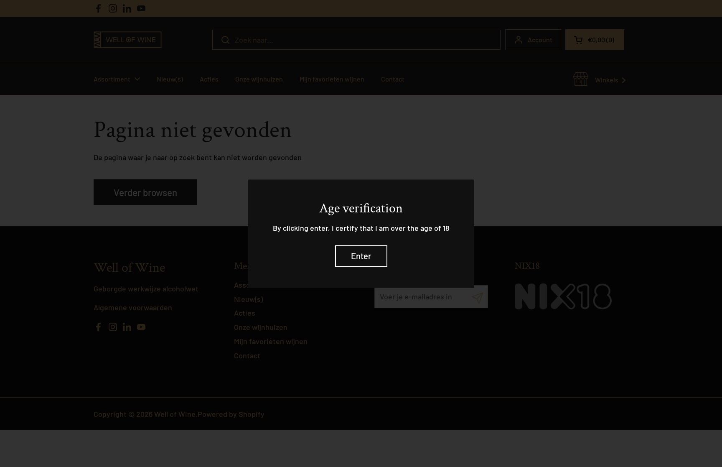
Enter (361, 256)
